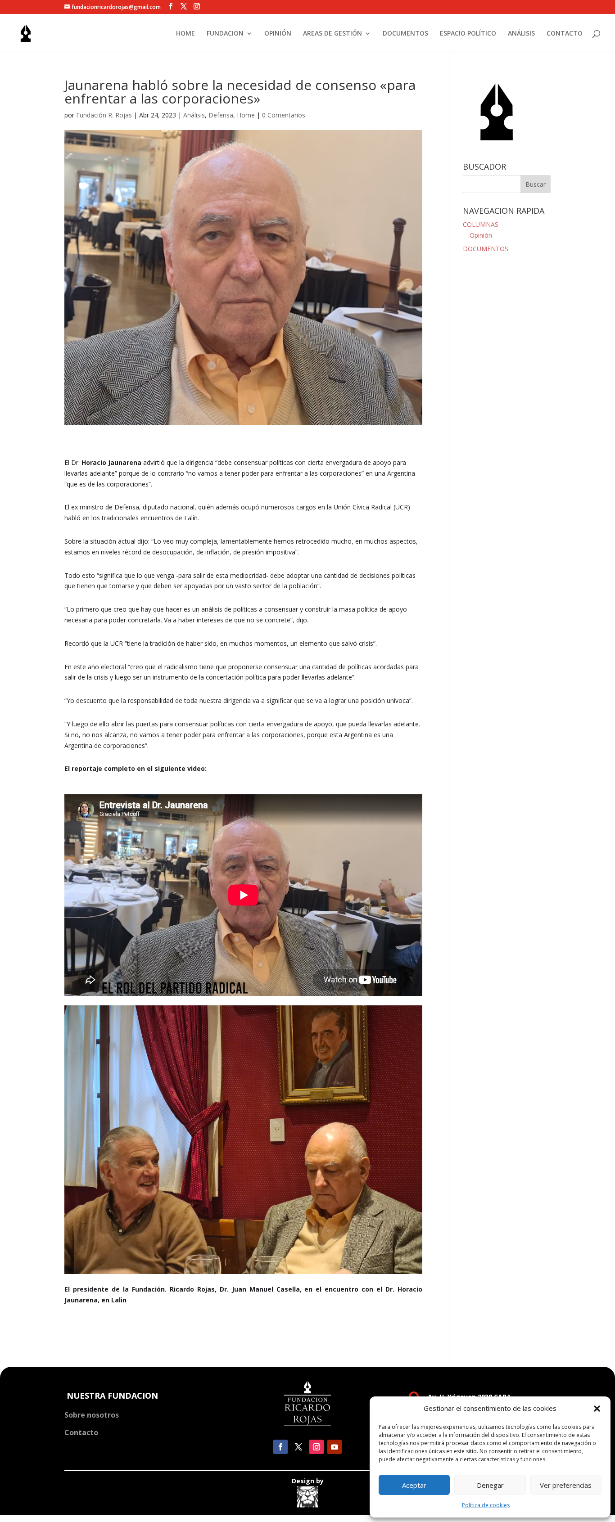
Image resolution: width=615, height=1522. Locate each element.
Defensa (220, 115)
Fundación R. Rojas (104, 115)
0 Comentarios (283, 115)
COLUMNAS (480, 224)
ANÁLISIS (521, 33)
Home (246, 115)
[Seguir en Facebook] (280, 1447)
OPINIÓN (277, 33)
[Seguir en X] (298, 1447)
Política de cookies (486, 1505)
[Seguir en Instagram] (316, 1447)
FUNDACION (225, 33)
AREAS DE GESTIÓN (332, 33)
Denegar (490, 1485)
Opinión (481, 235)
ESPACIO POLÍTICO (468, 33)
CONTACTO (565, 33)
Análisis (194, 115)
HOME (185, 33)
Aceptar (414, 1485)
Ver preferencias (566, 1485)
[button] (596, 1408)
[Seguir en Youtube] (334, 1447)
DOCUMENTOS (405, 33)
